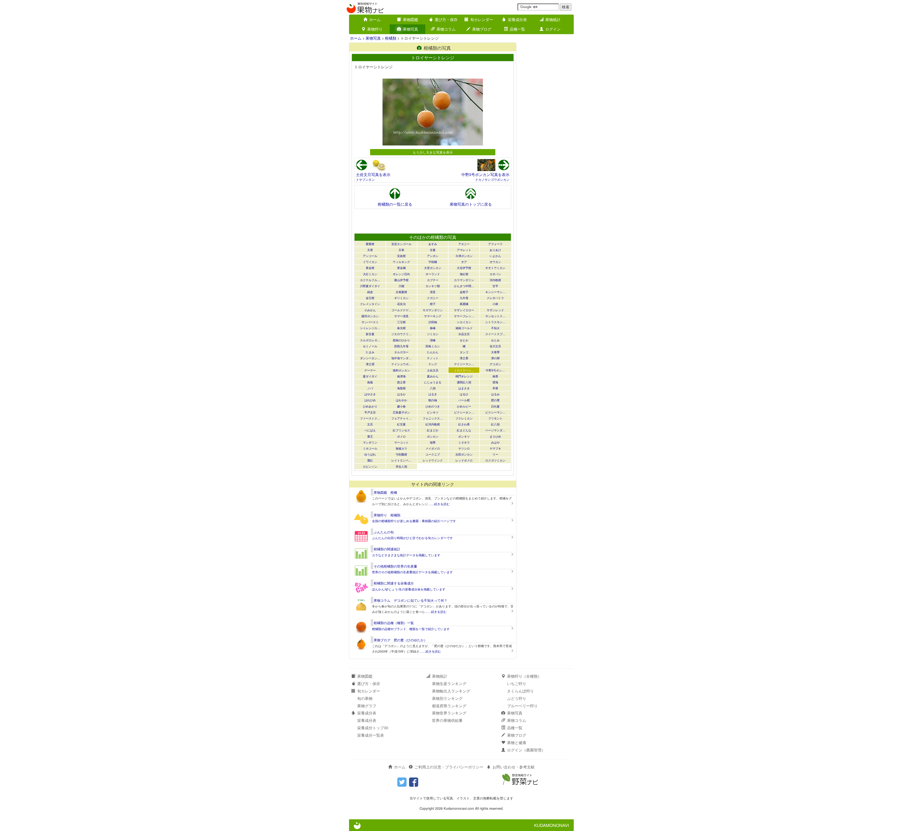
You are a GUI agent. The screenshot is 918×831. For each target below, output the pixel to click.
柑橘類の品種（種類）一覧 (394, 622)
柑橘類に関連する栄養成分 (394, 583)
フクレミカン (464, 418)
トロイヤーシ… (464, 370)
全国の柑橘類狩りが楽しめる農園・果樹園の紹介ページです (414, 521)
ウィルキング (401, 262)
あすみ (432, 244)
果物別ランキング (447, 698)
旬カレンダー (481, 19)
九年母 (464, 298)
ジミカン (432, 334)
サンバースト (370, 322)
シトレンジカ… (370, 328)
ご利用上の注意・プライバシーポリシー (449, 767)
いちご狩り (516, 683)
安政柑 (401, 256)
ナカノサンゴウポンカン (492, 179)
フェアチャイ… (401, 418)
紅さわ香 (464, 424)
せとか (464, 340)
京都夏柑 (401, 292)
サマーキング (432, 316)
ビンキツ (432, 412)
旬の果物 (364, 698)
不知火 (495, 328)
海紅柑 (464, 274)
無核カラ (401, 448)
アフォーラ (495, 244)
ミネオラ (464, 442)
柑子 (433, 304)
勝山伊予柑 (401, 280)
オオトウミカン (495, 268)
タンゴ (464, 352)
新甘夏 (370, 334)
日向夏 (495, 406)
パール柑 (464, 400)
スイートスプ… (495, 334)
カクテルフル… (370, 280)
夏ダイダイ (370, 376)
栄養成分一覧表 (370, 735)
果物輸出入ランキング (451, 691)
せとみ (495, 340)
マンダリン (370, 442)
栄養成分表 (517, 19)
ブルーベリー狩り (522, 705)
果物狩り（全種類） (524, 676)
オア (464, 262)
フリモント (495, 418)
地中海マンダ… (401, 358)
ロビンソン (370, 466)
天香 (370, 250)
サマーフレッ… (464, 316)
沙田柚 (432, 322)
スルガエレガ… (370, 340)
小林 (495, 304)
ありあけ (495, 250)
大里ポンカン (432, 268)
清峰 (433, 340)
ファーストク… (370, 418)
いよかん (495, 256)
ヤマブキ (495, 448)
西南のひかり (401, 340)
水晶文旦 (464, 334)
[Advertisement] (432, 221)
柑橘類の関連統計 (387, 549)
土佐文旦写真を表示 (373, 174)
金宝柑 (370, 298)
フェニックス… (433, 418)
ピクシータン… (464, 412)
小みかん (370, 310)
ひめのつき (433, 406)
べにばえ (370, 430)
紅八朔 (495, 424)
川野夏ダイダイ (370, 286)
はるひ (464, 394)
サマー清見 (401, 316)
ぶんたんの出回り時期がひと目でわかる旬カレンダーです (412, 538)
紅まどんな (464, 430)
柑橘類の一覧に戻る (395, 204)
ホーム (375, 19)
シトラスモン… (495, 322)
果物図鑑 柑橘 (385, 492)
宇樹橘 (432, 262)
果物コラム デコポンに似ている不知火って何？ (410, 600)
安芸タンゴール (401, 244)
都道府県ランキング (449, 705)
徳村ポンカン (401, 370)
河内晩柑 (495, 280)
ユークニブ (433, 454)
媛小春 (401, 406)
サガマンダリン (433, 310)
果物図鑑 (410, 19)
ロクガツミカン (495, 460)
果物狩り (374, 29)
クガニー (432, 298)
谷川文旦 (495, 346)
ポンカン (432, 436)
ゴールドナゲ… (401, 310)
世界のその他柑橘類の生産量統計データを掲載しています (412, 572)
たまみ (370, 352)
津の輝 (495, 358)
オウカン (495, 262)
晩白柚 (432, 400)
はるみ (495, 394)
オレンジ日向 (401, 274)
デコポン (495, 364)
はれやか (401, 400)
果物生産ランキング (449, 683)
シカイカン (464, 322)
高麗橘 (464, 304)
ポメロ (401, 436)
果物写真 (410, 29)
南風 (370, 382)
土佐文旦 (432, 370)
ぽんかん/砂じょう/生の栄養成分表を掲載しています (408, 589)
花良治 (401, 304)
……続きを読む (439, 504)
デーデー (370, 370)
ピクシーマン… (495, 412)
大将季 (495, 352)
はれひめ (370, 400)
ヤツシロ (464, 448)
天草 (401, 250)
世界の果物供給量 (447, 720)
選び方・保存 (446, 19)
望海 (495, 382)
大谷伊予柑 (464, 268)
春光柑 (401, 328)
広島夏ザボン (401, 412)
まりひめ (495, 436)
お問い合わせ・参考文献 (513, 767)
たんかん (432, 352)
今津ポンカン (464, 256)
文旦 (370, 424)
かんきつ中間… (464, 286)
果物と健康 (516, 742)
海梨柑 (401, 388)
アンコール (370, 256)
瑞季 (433, 442)
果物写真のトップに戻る (471, 204)
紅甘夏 (401, 424)
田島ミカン (433, 346)
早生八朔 (401, 466)
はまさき (464, 388)
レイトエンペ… (401, 460)
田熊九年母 (401, 346)
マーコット (401, 442)
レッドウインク (433, 460)
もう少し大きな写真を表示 (433, 152)
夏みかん (432, 376)
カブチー (432, 280)
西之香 (401, 382)
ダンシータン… (370, 358)
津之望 (370, 364)
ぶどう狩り (516, 698)
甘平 (495, 286)
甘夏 (433, 250)
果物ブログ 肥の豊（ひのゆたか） (400, 640)
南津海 (401, 376)
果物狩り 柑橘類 (387, 515)
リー (495, 454)
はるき (432, 394)
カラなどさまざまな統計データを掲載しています (406, 555)
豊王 (370, 436)
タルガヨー (401, 352)
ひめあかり (370, 406)
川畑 (401, 286)
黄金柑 (370, 268)
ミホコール (370, 448)
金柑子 (464, 292)
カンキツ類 (433, 286)
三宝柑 (401, 322)
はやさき (370, 394)
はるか (401, 394)
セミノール (370, 346)
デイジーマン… (464, 364)
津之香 (464, 358)
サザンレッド (495, 310)
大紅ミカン (370, 274)
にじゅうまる (432, 382)
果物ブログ (481, 29)
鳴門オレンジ (464, 376)
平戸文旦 (370, 412)
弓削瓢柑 (401, 454)
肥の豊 (495, 400)
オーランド (433, 274)
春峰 (433, 328)
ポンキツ (464, 436)
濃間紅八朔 (464, 382)
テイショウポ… (401, 364)
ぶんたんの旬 (384, 532)
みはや (495, 442)
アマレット (464, 250)
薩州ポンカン (370, 316)
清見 (433, 292)
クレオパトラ (495, 298)
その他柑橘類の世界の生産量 (395, 566)
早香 (495, 388)
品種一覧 (517, 29)
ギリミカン (401, 298)
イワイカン (370, 262)
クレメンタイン (370, 304)
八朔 (433, 388)
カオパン (495, 274)
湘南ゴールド (464, 328)
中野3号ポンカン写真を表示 (485, 174)
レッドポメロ (464, 460)
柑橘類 (390, 38)
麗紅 (370, 460)
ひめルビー (464, 406)
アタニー (464, 244)
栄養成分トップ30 (372, 727)
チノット (432, 358)
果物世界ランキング (449, 713)
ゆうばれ (370, 454)
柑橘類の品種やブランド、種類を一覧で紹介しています (411, 629)
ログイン (553, 29)
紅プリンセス (401, 430)
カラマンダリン (464, 280)
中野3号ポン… (495, 370)
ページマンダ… (495, 430)
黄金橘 (401, 268)
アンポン (432, 256)
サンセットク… (495, 316)
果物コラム (446, 29)
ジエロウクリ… (401, 334)
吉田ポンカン (464, 454)
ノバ (370, 388)
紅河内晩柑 (433, 424)
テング (432, 364)
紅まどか (432, 430)
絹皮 (370, 292)
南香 (495, 376)
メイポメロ (433, 448)
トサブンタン (365, 179)
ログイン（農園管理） (526, 750)
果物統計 (553, 19)
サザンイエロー (464, 310)
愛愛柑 (370, 244)
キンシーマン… (495, 292)
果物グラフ (366, 705)
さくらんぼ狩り (520, 691)
